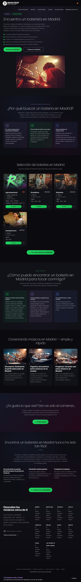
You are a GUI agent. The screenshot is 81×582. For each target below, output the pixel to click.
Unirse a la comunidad (41, 490)
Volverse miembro (13, 49)
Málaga (48, 525)
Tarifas (63, 569)
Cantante (37, 513)
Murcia (70, 525)
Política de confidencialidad (23, 569)
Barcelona (49, 507)
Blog (57, 569)
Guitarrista (37, 517)
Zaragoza (38, 525)
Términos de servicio (38, 569)
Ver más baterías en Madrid (41, 252)
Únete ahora (41, 422)
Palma (37, 543)
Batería (37, 515)
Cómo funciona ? (49, 569)
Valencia (60, 507)
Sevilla (70, 507)
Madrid (37, 507)
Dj (35, 509)
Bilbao (59, 525)
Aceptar (74, 578)
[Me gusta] (23, 206)
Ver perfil (13, 206)
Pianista (37, 519)
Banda (36, 511)
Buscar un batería (34, 49)
